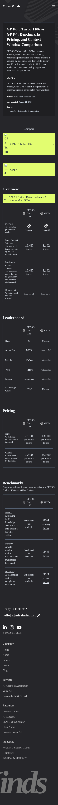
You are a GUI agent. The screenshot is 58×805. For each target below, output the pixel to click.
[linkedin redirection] (5, 627)
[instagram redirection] (12, 627)
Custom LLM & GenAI (15, 696)
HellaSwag (10, 571)
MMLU (8, 512)
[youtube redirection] (19, 627)
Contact (6, 665)
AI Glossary (9, 716)
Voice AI (7, 691)
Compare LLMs (11, 711)
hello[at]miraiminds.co (19, 615)
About (6, 654)
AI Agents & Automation (15, 685)
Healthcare (8, 752)
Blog (5, 670)
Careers (6, 660)
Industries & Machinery (15, 758)
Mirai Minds (11, 6)
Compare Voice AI (12, 732)
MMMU (9, 544)
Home (6, 649)
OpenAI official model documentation (24, 111)
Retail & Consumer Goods (16, 747)
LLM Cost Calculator (13, 721)
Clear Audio (9, 727)
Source (46, 528)
